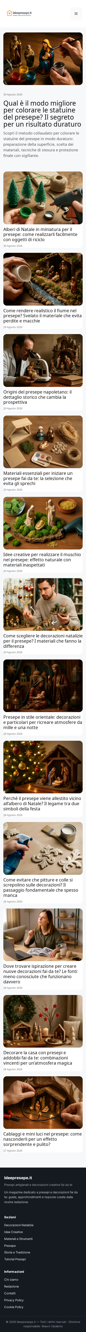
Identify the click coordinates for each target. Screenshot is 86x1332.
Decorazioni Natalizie (18, 1225)
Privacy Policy (14, 1300)
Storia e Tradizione (17, 1252)
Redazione (11, 1286)
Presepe (10, 1246)
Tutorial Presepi (15, 1259)
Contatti (9, 1293)
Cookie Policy (13, 1307)
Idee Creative (13, 1232)
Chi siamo (11, 1279)
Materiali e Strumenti (18, 1239)
